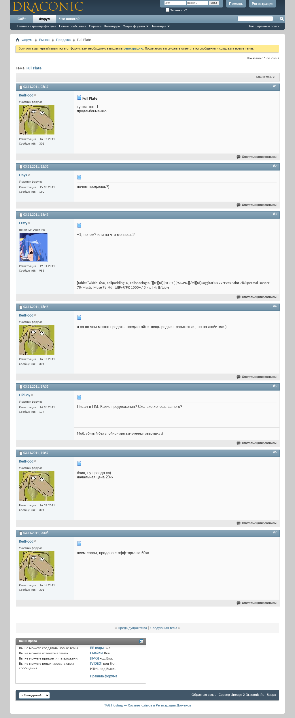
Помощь (236, 4)
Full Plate (34, 68)
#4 (275, 306)
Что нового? (69, 19)
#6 (275, 452)
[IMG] (94, 658)
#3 (275, 214)
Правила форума (103, 676)
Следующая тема (163, 628)
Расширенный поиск (264, 26)
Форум (44, 19)
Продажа (63, 40)
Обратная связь (204, 695)
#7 (275, 532)
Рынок (44, 40)
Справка (95, 26)
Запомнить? (178, 10)
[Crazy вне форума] (33, 248)
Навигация (158, 26)
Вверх (271, 695)
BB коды (97, 648)
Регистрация (262, 4)
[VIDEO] (96, 664)
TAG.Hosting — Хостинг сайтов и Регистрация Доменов (147, 705)
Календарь (112, 26)
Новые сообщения (72, 26)
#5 (275, 386)
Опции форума (134, 26)
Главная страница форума (36, 26)
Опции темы (264, 77)
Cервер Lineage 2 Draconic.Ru (241, 695)
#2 (275, 166)
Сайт (22, 19)
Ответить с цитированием (259, 157)
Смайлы (96, 653)
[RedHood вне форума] (36, 120)
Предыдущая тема (132, 628)
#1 (275, 86)
